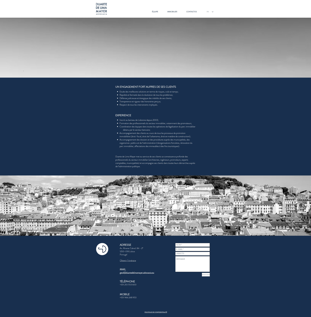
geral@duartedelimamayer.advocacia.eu (137, 272)
